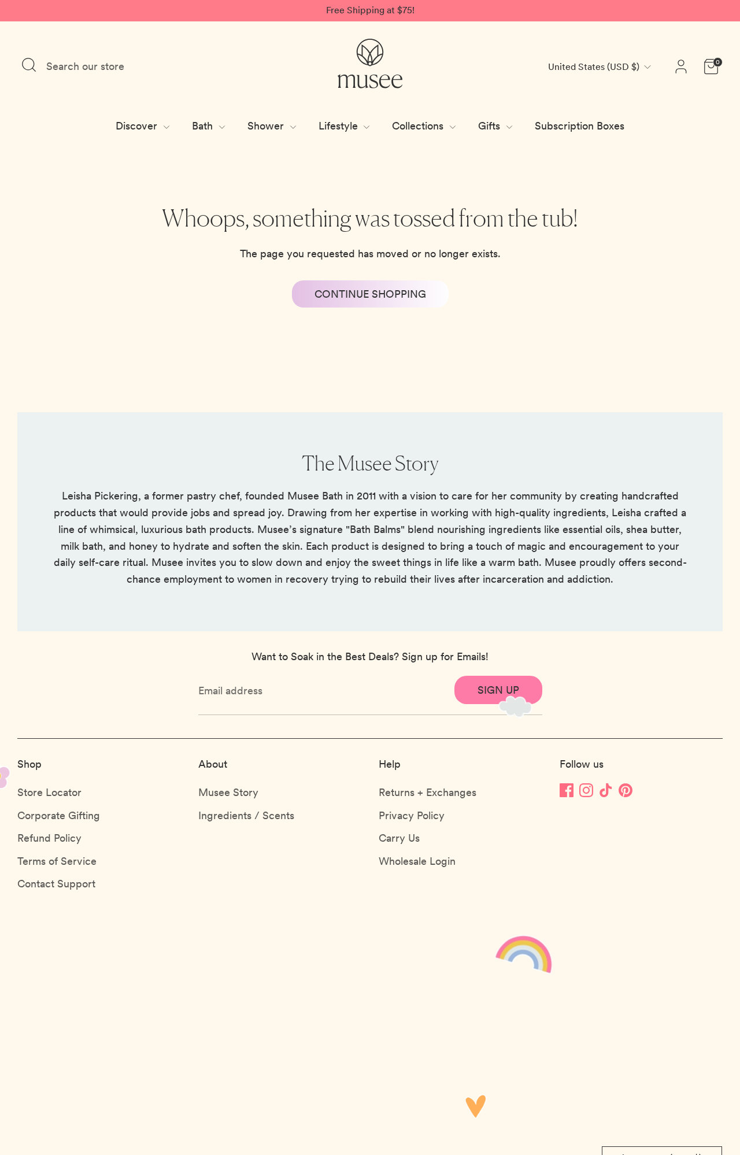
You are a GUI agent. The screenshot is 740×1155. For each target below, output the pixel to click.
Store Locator (49, 792)
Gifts (490, 126)
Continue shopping (370, 294)
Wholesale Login (417, 861)
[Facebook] (567, 790)
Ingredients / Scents (246, 815)
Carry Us (399, 838)
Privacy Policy (412, 815)
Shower (267, 126)
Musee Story (228, 792)
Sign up (498, 690)
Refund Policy (49, 838)
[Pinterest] (625, 790)
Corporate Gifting (58, 815)
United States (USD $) (593, 66)
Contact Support (56, 884)
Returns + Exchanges (427, 792)
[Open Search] (28, 64)
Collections (419, 126)
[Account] (681, 66)
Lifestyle (340, 126)
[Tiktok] (606, 790)
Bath (204, 126)
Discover (138, 126)
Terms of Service (57, 861)
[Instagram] (586, 790)
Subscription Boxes (579, 126)
